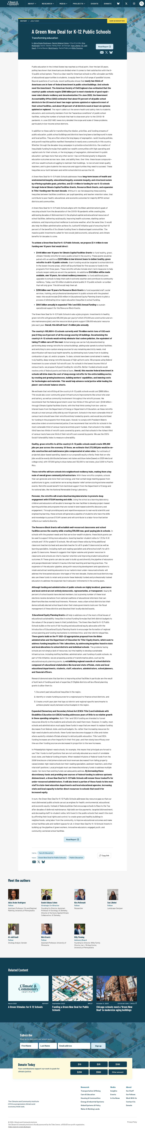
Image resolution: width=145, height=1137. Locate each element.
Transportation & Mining (90, 1091)
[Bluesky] (111, 52)
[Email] (102, 52)
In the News (115, 1098)
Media (62, 3)
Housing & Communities (90, 1098)
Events (94, 3)
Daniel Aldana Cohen (60, 43)
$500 (98, 1072)
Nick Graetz (53, 48)
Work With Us (131, 1098)
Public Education (76, 857)
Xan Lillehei (76, 45)
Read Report (103, 47)
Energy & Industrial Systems (92, 1102)
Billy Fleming (77, 48)
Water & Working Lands (90, 1109)
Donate (108, 3)
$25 (98, 1064)
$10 (79, 1064)
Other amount (117, 1072)
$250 (79, 1072)
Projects (78, 3)
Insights (113, 1091)
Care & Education (46, 853)
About (31, 3)
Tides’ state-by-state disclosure (19, 1127)
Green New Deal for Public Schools (52, 857)
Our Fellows (130, 1094)
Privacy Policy (132, 1122)
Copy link (105, 855)
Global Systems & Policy (90, 1105)
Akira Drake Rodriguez (42, 43)
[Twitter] (106, 52)
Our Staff (130, 1091)
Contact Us (130, 1102)
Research (47, 3)
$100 (118, 1064)
